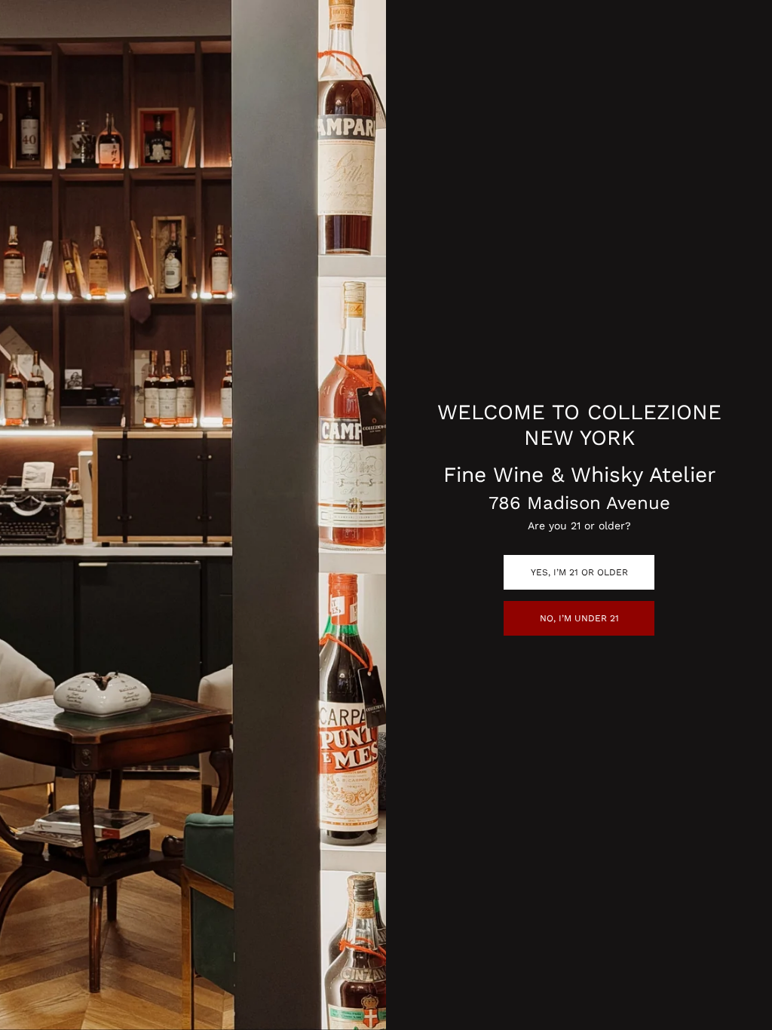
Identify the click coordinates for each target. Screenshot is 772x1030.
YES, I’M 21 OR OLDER (579, 572)
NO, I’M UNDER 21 (579, 618)
